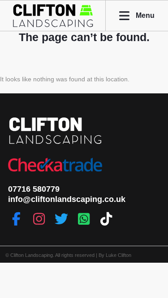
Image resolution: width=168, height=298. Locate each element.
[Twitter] (61, 218)
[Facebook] (16, 218)
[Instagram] (38, 218)
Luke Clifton (118, 255)
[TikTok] (106, 218)
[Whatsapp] (83, 218)
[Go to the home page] (53, 25)
